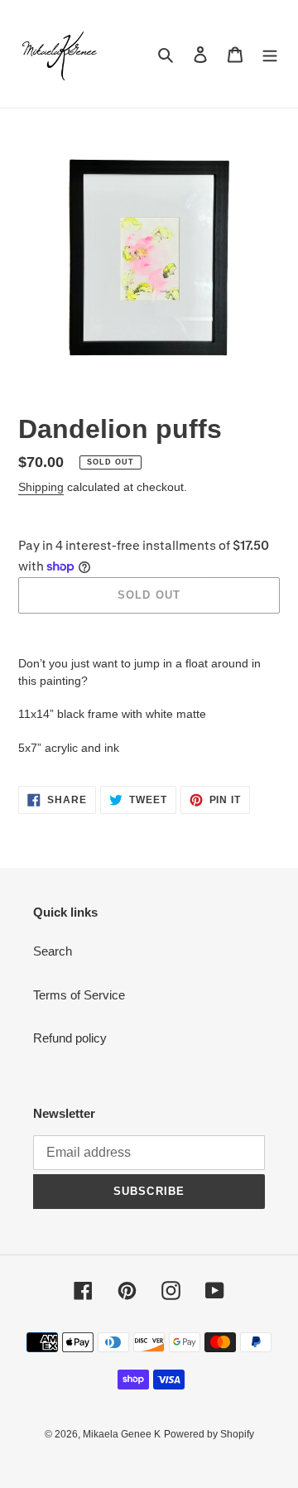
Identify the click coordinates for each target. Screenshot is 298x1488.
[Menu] (269, 54)
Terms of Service (79, 995)
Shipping (41, 487)
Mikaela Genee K (122, 1434)
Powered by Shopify (209, 1434)
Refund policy (70, 1038)
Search (52, 951)
